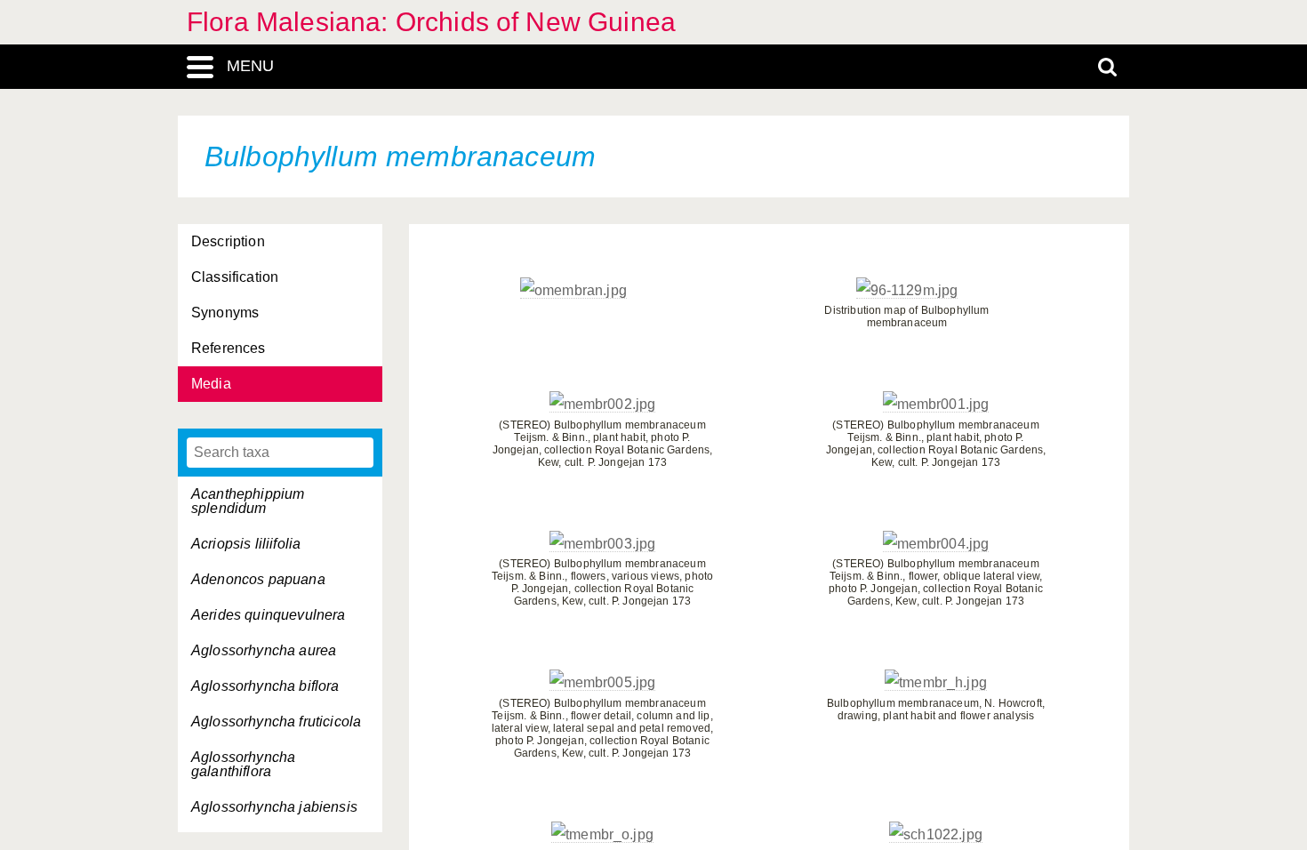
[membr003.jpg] (602, 544)
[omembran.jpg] (573, 291)
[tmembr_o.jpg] (602, 835)
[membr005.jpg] (602, 683)
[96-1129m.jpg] (907, 291)
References (228, 348)
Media (211, 383)
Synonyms (225, 312)
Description (228, 241)
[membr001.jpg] (936, 405)
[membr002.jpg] (602, 405)
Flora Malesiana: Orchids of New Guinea (431, 21)
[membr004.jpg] (936, 544)
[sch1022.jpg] (935, 835)
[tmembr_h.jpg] (936, 683)
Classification (234, 277)
